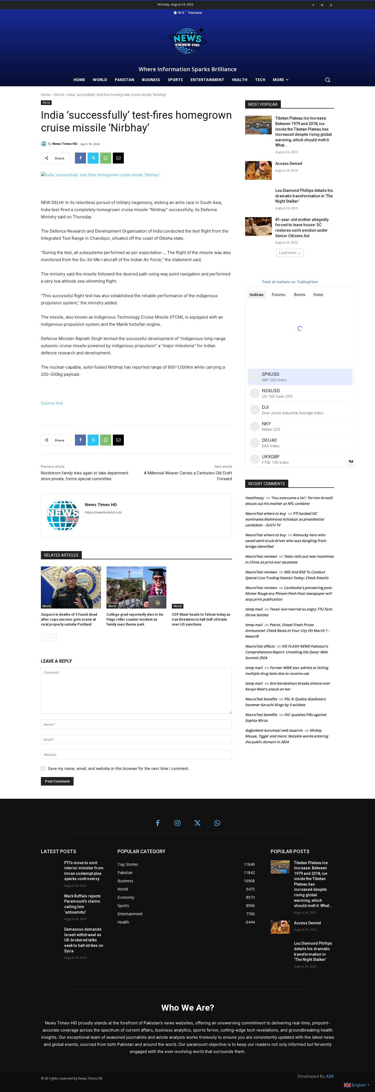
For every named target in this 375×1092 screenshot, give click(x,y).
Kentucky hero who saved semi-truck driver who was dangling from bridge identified (285, 540)
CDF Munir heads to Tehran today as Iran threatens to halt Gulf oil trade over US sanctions (201, 619)
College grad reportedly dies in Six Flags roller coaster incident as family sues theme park (135, 619)
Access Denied (288, 163)
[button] (327, 79)
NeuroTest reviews (261, 556)
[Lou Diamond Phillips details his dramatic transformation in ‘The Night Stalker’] (258, 197)
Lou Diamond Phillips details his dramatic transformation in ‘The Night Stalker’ (304, 195)
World (59, 94)
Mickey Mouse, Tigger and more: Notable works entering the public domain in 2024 (286, 736)
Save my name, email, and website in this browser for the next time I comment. (118, 768)
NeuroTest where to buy (265, 513)
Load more (287, 252)
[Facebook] (313, 5)
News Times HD (64, 144)
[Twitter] (331, 5)
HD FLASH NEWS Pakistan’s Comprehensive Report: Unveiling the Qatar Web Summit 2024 (286, 652)
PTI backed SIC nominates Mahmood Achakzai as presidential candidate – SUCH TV (284, 519)
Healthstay (254, 497)
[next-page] (53, 637)
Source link (52, 403)
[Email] (118, 158)
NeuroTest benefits (261, 698)
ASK (330, 1076)
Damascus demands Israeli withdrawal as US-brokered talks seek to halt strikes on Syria (83, 940)
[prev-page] (44, 637)
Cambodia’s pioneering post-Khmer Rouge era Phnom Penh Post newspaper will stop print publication (288, 593)
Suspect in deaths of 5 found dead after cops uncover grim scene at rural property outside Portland (69, 619)
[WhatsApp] (105, 158)
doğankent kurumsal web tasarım (274, 730)
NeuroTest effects (260, 646)
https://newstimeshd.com (103, 512)
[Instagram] (322, 5)
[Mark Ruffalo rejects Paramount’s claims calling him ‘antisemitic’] (50, 900)
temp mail (253, 609)
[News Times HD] (44, 143)
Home (46, 94)
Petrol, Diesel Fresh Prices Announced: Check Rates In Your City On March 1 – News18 (287, 630)
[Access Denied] (258, 170)
